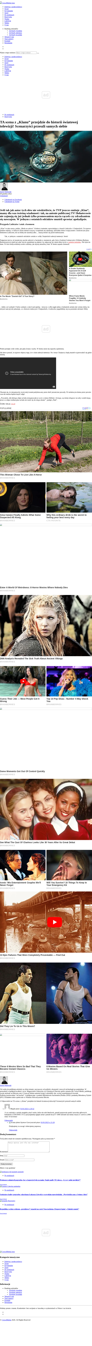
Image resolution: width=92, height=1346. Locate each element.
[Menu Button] (1, 1)
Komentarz (4, 1152)
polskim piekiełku (74, 242)
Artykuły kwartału (15, 35)
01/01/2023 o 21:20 (48, 1122)
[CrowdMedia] (7, 3)
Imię (1, 1156)
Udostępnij (4, 196)
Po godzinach (9, 15)
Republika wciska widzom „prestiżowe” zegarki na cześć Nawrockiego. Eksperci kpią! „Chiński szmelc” (39, 1209)
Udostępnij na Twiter (11, 202)
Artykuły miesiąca (15, 33)
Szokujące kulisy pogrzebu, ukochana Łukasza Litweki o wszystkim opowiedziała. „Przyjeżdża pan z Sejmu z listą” (44, 1194)
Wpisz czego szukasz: (7, 53)
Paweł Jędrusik (3, 1184)
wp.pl (13, 404)
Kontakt (7, 41)
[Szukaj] (38, 53)
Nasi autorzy (8, 39)
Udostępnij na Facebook (13, 200)
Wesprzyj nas (9, 37)
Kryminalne (8, 11)
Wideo (6, 23)
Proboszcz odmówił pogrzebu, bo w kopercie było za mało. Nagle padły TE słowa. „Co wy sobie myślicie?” (40, 1180)
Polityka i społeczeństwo (13, 7)
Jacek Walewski (5, 192)
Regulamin (8, 43)
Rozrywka (8, 17)
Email (2, 1160)
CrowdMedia (6, 1320)
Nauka (6, 19)
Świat (6, 9)
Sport (6, 13)
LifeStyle (7, 21)
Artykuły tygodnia (15, 31)
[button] (46, 156)
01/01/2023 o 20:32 (27, 1109)
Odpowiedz (8, 1120)
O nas (6, 25)
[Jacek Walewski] (4, 190)
